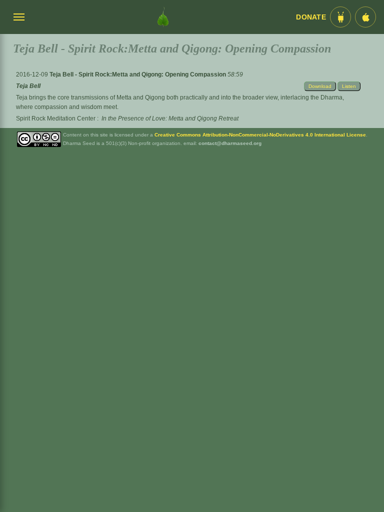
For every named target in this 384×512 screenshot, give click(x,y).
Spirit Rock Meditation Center (56, 118)
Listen (349, 86)
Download (320, 86)
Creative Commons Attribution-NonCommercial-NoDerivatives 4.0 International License (260, 135)
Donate (311, 17)
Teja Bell (28, 86)
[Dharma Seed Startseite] (163, 17)
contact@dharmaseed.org (230, 143)
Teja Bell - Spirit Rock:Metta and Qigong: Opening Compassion (139, 74)
